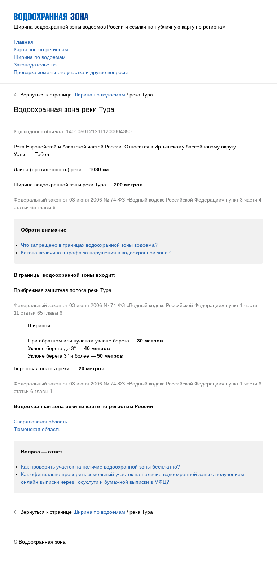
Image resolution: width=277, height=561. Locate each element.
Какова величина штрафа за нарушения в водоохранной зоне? (96, 252)
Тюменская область (37, 429)
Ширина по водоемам (40, 57)
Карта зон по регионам (41, 49)
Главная (23, 42)
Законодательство (35, 65)
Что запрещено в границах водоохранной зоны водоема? (89, 245)
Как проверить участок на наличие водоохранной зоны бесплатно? (100, 467)
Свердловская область (40, 421)
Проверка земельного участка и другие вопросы (71, 72)
